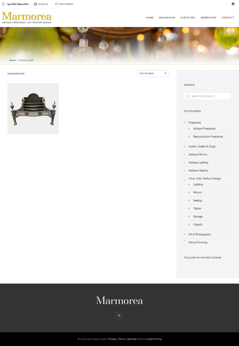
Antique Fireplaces (204, 128)
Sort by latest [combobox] (146, 73)
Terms (122, 339)
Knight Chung (154, 339)
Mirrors (197, 192)
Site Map (132, 339)
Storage (198, 216)
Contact (228, 17)
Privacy (113, 339)
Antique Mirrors (198, 154)
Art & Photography (200, 234)
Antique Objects (198, 170)
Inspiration (208, 17)
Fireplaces (195, 122)
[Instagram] (233, 4)
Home (149, 17)
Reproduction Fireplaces (208, 136)
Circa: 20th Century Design (205, 178)
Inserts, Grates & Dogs (202, 146)
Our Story (187, 17)
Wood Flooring (198, 242)
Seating (197, 200)
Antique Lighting (198, 162)
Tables (197, 208)
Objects (198, 224)
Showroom (167, 17)
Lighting (198, 184)
